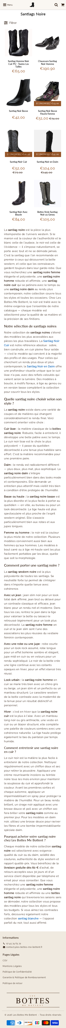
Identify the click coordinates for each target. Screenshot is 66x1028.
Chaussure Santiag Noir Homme (47, 62)
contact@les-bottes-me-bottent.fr (24, 947)
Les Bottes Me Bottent (25, 1015)
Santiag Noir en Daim (47, 161)
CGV (5, 960)
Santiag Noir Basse (18, 110)
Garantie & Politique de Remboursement (24, 977)
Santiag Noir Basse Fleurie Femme (47, 112)
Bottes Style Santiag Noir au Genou (47, 213)
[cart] (63, 5)
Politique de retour (12, 983)
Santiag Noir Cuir (18, 161)
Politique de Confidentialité (17, 972)
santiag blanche (28, 918)
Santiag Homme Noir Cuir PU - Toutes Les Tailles (18, 64)
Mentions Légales (12, 966)
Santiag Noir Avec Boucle (18, 213)
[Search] (56, 5)
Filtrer (13, 23)
